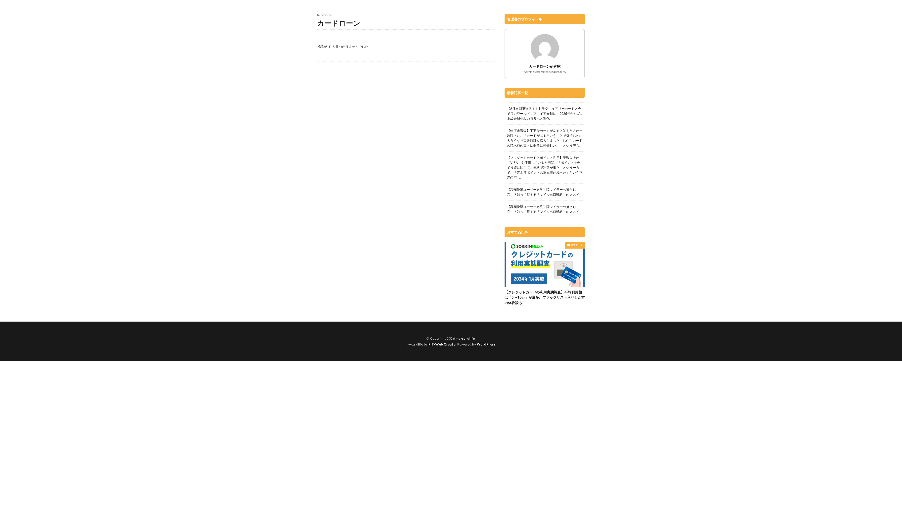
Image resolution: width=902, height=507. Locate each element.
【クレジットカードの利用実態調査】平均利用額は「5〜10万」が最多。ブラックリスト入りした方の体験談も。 (545, 297)
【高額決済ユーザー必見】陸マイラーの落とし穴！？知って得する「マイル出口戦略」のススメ (543, 192)
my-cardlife (465, 338)
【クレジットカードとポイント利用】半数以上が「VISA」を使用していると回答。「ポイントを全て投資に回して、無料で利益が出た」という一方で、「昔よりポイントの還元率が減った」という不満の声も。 (545, 167)
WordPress (486, 344)
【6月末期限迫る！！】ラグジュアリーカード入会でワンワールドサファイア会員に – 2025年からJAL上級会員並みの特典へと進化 (544, 113)
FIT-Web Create (441, 344)
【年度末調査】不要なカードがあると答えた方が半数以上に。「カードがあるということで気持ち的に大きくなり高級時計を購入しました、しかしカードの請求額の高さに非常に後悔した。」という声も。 (545, 138)
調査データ (577, 245)
